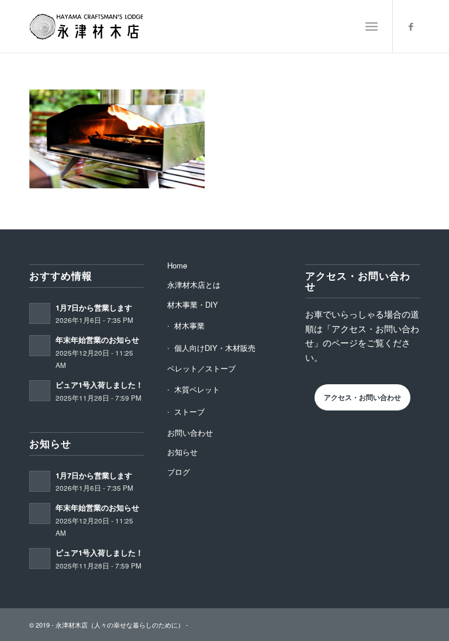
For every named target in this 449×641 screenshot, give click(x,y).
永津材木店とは (193, 284)
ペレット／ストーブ (201, 368)
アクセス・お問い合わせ (362, 397)
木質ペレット (197, 389)
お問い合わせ (190, 432)
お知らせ (182, 451)
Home (177, 265)
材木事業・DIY (192, 304)
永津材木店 (72, 624)
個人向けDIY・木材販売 (214, 347)
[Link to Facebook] (411, 26)
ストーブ (189, 411)
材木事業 (189, 325)
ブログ (178, 471)
